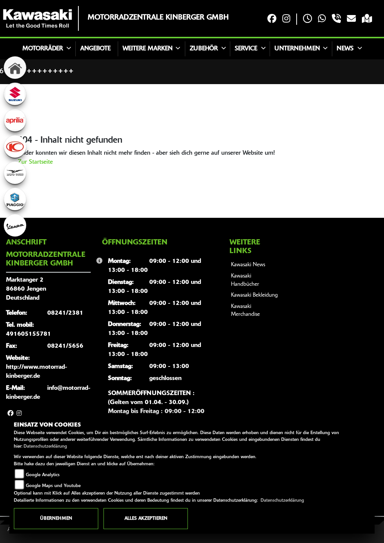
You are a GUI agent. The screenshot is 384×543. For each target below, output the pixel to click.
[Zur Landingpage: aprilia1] (15, 120)
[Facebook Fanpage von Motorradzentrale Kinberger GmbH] (271, 19)
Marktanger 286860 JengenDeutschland (26, 289)
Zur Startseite (35, 162)
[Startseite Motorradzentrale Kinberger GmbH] (37, 18)
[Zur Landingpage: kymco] (15, 146)
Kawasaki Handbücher (245, 280)
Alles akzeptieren (145, 518)
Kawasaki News (248, 265)
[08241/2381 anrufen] (336, 19)
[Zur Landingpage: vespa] (15, 225)
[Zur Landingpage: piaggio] (15, 199)
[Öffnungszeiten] (307, 19)
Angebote (95, 49)
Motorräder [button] (42, 49)
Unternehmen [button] (297, 49)
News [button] (345, 49)
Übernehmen (56, 518)
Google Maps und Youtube (53, 486)
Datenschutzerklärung (45, 446)
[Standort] (367, 19)
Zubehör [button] (204, 49)
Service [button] (246, 49)
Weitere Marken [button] (147, 49)
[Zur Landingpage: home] (15, 67)
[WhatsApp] (322, 19)
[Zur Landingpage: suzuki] (15, 94)
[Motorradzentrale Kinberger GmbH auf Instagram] (286, 19)
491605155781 (28, 334)
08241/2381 (65, 313)
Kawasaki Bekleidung (254, 295)
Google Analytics (43, 475)
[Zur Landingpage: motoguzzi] (15, 172)
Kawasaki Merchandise (245, 311)
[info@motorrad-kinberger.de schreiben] (351, 19)
